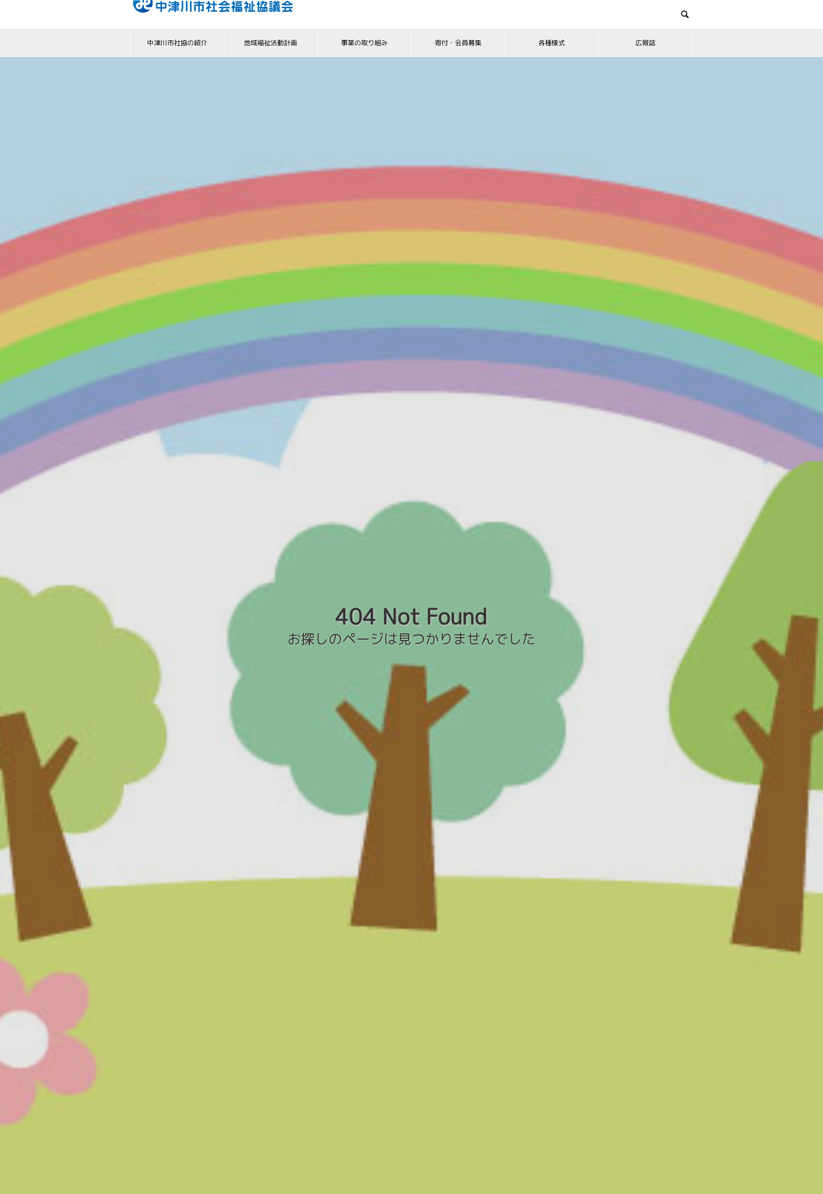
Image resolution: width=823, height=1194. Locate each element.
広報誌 (645, 42)
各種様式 (551, 42)
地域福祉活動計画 (270, 42)
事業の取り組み (364, 42)
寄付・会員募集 (458, 42)
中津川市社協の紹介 (177, 42)
